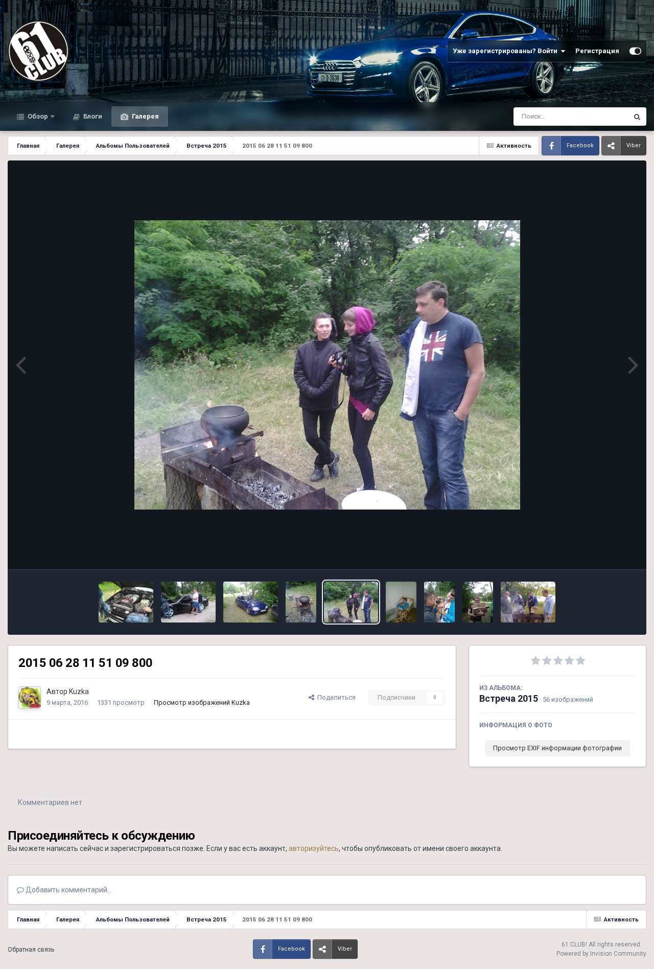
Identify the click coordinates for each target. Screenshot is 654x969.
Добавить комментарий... (68, 890)
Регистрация (597, 51)
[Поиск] (637, 116)
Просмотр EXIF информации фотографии (557, 748)
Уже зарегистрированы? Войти (506, 51)
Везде (605, 116)
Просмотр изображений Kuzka (202, 702)
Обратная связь (31, 949)
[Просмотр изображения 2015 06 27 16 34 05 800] (528, 602)
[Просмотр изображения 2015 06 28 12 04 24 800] (126, 602)
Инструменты (602, 551)
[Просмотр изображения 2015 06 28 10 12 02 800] (401, 602)
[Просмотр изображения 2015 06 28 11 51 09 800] (351, 602)
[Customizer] (635, 51)
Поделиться (335, 697)
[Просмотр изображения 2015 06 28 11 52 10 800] (250, 602)
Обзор (37, 116)
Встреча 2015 (508, 698)
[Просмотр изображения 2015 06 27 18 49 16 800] (439, 602)
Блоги (92, 116)
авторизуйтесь (314, 848)
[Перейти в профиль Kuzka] (29, 697)
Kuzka (79, 691)
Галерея (144, 116)
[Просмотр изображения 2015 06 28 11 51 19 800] (301, 602)
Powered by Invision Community (601, 953)
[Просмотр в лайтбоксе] (327, 365)
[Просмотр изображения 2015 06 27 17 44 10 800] (477, 602)
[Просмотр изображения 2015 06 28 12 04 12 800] (188, 602)
